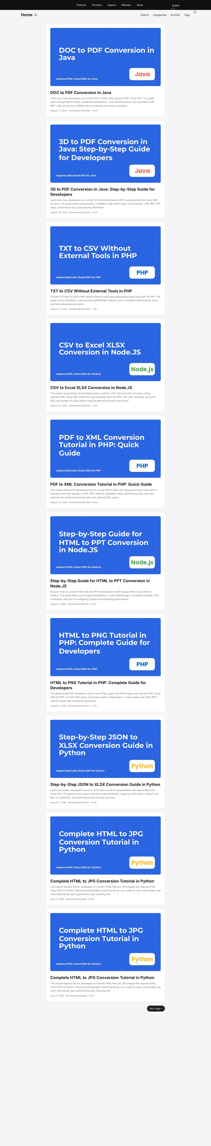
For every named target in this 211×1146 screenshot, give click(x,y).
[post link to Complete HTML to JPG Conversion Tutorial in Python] (105, 858)
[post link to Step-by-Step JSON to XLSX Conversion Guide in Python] (105, 762)
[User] (196, 12)
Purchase (97, 5)
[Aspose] (37, 5)
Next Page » (156, 1008)
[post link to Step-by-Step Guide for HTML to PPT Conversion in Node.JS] (105, 561)
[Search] (185, 10)
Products (81, 5)
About (140, 5)
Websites (126, 5)
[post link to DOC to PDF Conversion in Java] (105, 70)
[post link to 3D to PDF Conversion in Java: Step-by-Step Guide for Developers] (105, 169)
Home (26, 14)
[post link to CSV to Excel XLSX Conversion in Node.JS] (105, 365)
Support (111, 5)
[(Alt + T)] (36, 15)
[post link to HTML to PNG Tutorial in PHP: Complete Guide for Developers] (105, 663)
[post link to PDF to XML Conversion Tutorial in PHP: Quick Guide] (105, 462)
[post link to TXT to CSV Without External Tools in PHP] (105, 268)
